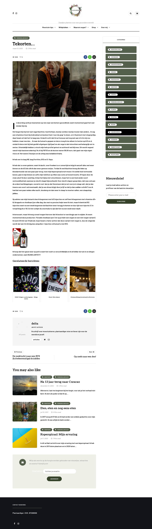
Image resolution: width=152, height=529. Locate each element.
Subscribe (121, 201)
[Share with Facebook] (85, 57)
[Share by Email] (94, 57)
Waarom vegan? (80, 27)
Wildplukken (63, 27)
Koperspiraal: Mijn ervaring (58, 434)
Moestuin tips (47, 27)
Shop (94, 27)
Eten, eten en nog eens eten (58, 408)
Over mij (104, 27)
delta (34, 323)
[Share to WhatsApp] (90, 57)
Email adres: (37, 471)
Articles (36, 339)
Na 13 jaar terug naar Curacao (60, 382)
